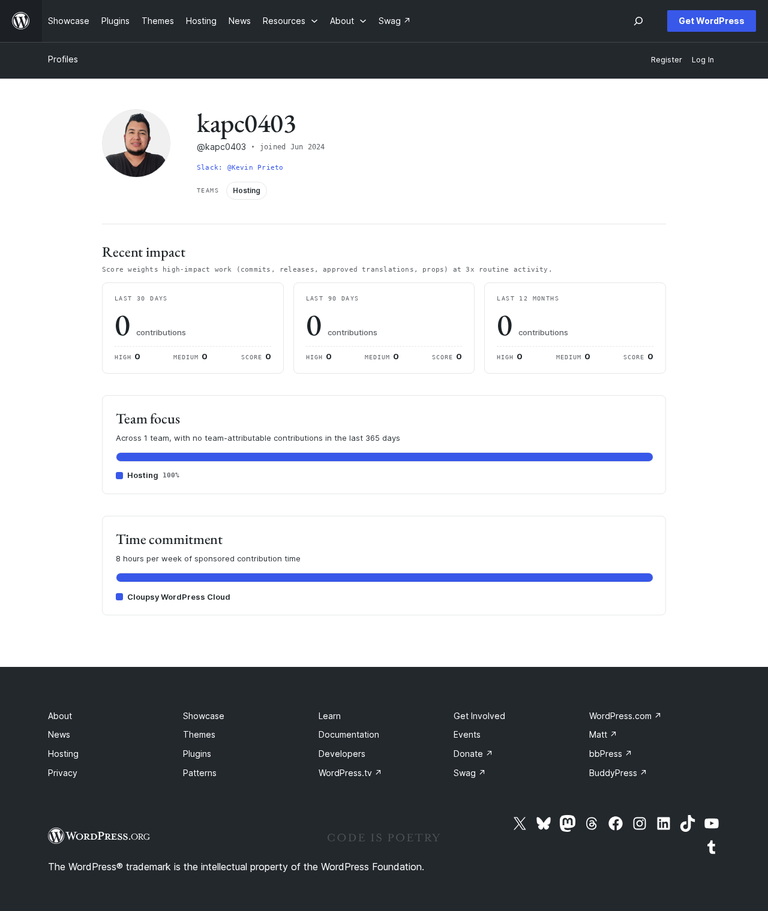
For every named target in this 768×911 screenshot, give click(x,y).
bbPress (610, 753)
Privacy (62, 773)
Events (467, 734)
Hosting (63, 753)
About (60, 716)
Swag (470, 773)
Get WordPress (712, 21)
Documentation (349, 734)
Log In (703, 59)
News (59, 734)
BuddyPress (618, 773)
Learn (330, 716)
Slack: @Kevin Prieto (240, 168)
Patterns (200, 773)
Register (666, 59)
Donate (473, 753)
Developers (342, 753)
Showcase (203, 716)
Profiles (63, 59)
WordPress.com (625, 716)
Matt (603, 734)
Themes (199, 734)
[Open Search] (638, 21)
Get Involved (479, 716)
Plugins (197, 753)
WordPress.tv (350, 773)
